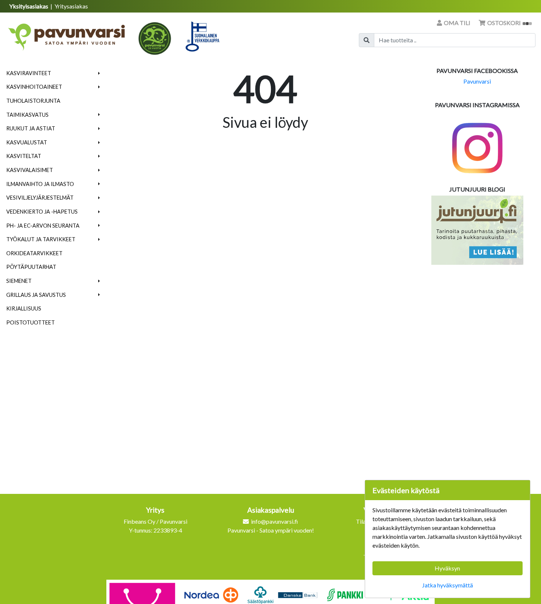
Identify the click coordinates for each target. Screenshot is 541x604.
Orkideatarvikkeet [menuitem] (34, 253)
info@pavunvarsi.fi (274, 521)
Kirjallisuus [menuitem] (23, 308)
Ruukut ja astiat (30, 128)
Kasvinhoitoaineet (34, 87)
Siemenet (19, 281)
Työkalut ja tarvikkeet (40, 239)
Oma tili (457, 22)
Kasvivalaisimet (29, 170)
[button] (99, 73)
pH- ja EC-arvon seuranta (42, 225)
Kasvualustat (26, 142)
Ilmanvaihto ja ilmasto (40, 184)
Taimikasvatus (27, 115)
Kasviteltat (23, 156)
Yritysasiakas (71, 6)
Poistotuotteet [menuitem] (30, 322)
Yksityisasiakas (29, 6)
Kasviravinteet (28, 73)
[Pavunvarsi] (67, 35)
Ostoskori (504, 22)
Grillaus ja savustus (36, 295)
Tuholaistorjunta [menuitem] (33, 101)
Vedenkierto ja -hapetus (42, 211)
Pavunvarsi (477, 81)
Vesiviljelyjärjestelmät (40, 197)
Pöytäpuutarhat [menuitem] (31, 267)
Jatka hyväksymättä (447, 585)
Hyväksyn (447, 568)
